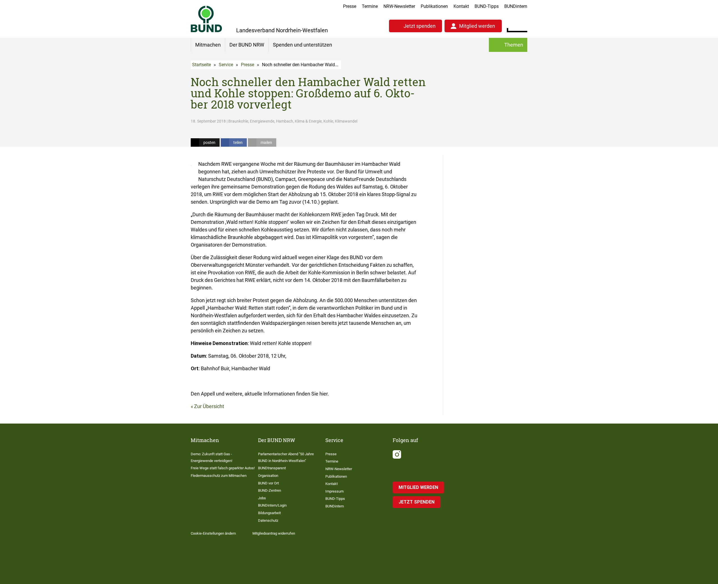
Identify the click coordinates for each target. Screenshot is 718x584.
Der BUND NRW (246, 45)
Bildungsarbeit (269, 513)
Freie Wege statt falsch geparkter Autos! (223, 468)
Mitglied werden (477, 26)
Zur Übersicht (209, 406)
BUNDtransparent (272, 468)
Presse (349, 6)
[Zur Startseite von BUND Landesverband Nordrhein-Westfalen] (206, 19)
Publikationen (434, 6)
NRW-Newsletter (399, 6)
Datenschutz (268, 520)
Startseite (201, 64)
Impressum (334, 491)
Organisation (268, 475)
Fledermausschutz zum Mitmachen (219, 475)
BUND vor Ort (268, 483)
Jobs (262, 498)
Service (226, 64)
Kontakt (461, 6)
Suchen (523, 25)
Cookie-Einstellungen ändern (213, 533)
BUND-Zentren (269, 490)
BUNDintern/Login (272, 505)
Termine (370, 6)
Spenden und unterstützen (302, 45)
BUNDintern (515, 6)
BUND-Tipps (487, 6)
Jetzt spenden (420, 26)
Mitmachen (208, 45)
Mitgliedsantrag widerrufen (273, 533)
